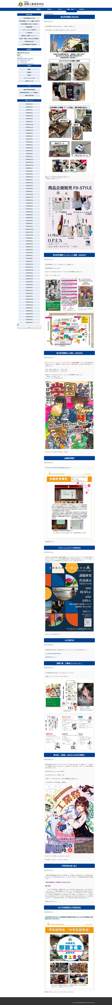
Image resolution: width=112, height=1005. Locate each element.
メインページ (54, 991)
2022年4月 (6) (29, 252)
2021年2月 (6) (29, 293)
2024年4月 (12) (29, 182)
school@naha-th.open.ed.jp (27, 63)
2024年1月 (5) (29, 191)
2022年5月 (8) (29, 249)
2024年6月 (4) (29, 176)
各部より (60, 9)
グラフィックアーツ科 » (68, 991)
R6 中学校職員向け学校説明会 (69, 907)
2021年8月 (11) (29, 275)
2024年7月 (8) (29, 174)
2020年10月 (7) (29, 305)
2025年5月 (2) (29, 144)
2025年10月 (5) (29, 130)
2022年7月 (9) (29, 243)
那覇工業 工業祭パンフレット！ (69, 663)
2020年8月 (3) (29, 310)
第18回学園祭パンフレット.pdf (52, 268)
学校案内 (38, 9)
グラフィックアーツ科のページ (52, 634)
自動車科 (29, 72)
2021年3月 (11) (29, 290)
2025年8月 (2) (29, 136)
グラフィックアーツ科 (29, 78)
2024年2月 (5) (29, 188)
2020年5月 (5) (29, 319)
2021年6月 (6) (29, 281)
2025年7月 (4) (29, 139)
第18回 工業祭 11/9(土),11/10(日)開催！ (69, 755)
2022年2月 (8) (29, 258)
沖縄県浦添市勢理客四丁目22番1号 (25, 58)
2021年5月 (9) (29, 284)
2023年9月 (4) (29, 203)
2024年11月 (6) (29, 162)
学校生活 (49, 9)
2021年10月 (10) (29, 270)
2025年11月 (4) (29, 127)
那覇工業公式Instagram (23, 52)
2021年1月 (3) (29, 296)
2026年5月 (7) (29, 109)
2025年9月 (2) (29, 133)
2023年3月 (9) (29, 220)
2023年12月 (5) (29, 194)
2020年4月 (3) (29, 322)
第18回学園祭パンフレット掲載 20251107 (69, 255)
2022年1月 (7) (29, 261)
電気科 (29, 75)
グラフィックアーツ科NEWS (69, 548)
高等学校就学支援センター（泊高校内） (29, 92)
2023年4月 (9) (29, 217)
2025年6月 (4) (29, 141)
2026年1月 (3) (29, 121)
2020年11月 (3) (29, 302)
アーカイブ (60, 991)
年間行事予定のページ (50, 657)
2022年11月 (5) (29, 232)
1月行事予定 (69, 640)
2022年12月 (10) (29, 229)
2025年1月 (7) (29, 156)
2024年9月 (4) (29, 168)
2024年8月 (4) (29, 171)
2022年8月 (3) (29, 240)
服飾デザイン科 (29, 81)
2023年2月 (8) (29, 223)
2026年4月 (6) (29, 112)
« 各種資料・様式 (47, 991)
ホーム (29, 9)
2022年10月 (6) (29, 235)
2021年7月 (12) (29, 278)
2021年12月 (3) (29, 264)
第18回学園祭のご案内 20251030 (69, 353)
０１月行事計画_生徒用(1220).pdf (53, 653)
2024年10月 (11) (29, 165)
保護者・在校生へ (71, 9)
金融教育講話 (69, 458)
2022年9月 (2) (29, 238)
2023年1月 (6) (29, 226)
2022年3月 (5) (29, 255)
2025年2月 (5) (29, 153)
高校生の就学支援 (29, 95)
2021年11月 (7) (29, 267)
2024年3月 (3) (29, 185)
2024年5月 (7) (29, 179)
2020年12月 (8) (29, 299)
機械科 (29, 69)
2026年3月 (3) (29, 115)
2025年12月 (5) (29, 124)
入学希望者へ (82, 9)
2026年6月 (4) (29, 107)
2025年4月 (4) (29, 147)
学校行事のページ (49, 541)
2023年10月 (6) (29, 200)
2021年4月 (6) (29, 287)
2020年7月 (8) (29, 313)
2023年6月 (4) (29, 211)
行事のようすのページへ (51, 901)
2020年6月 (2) (29, 316)
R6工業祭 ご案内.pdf (61, 782)
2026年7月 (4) (29, 104)
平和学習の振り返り (69, 866)
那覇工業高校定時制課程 (29, 89)
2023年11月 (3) (29, 197)
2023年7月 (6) (29, 208)
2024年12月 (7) (29, 159)
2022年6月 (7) (29, 246)
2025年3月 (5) (29, 150)
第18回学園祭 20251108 (69, 17)
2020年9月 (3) (29, 307)
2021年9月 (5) (29, 273)
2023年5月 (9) (29, 214)
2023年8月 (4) (29, 206)
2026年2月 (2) (29, 118)
